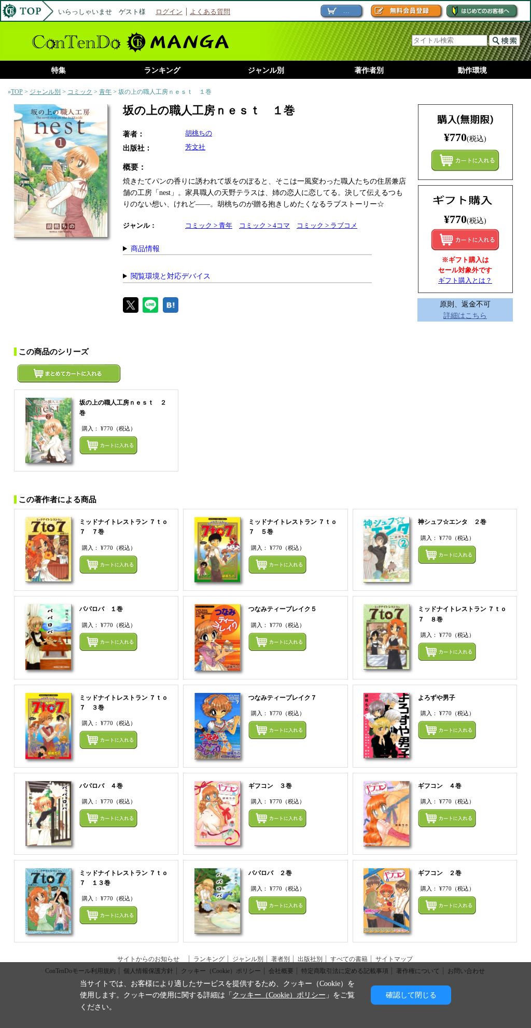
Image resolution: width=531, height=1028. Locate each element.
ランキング (162, 70)
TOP (17, 91)
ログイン (169, 12)
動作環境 (472, 70)
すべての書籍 (349, 959)
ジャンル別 (266, 70)
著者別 (280, 959)
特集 (58, 70)
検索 (504, 40)
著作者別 (369, 70)
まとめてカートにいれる (465, 160)
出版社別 (310, 959)
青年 (105, 91)
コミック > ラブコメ (327, 225)
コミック (79, 91)
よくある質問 (210, 12)
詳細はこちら (465, 315)
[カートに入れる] (465, 239)
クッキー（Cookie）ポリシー (279, 995)
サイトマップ (394, 959)
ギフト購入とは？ (465, 280)
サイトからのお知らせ (151, 959)
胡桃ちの (198, 133)
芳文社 (195, 147)
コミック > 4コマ (264, 225)
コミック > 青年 (208, 225)
